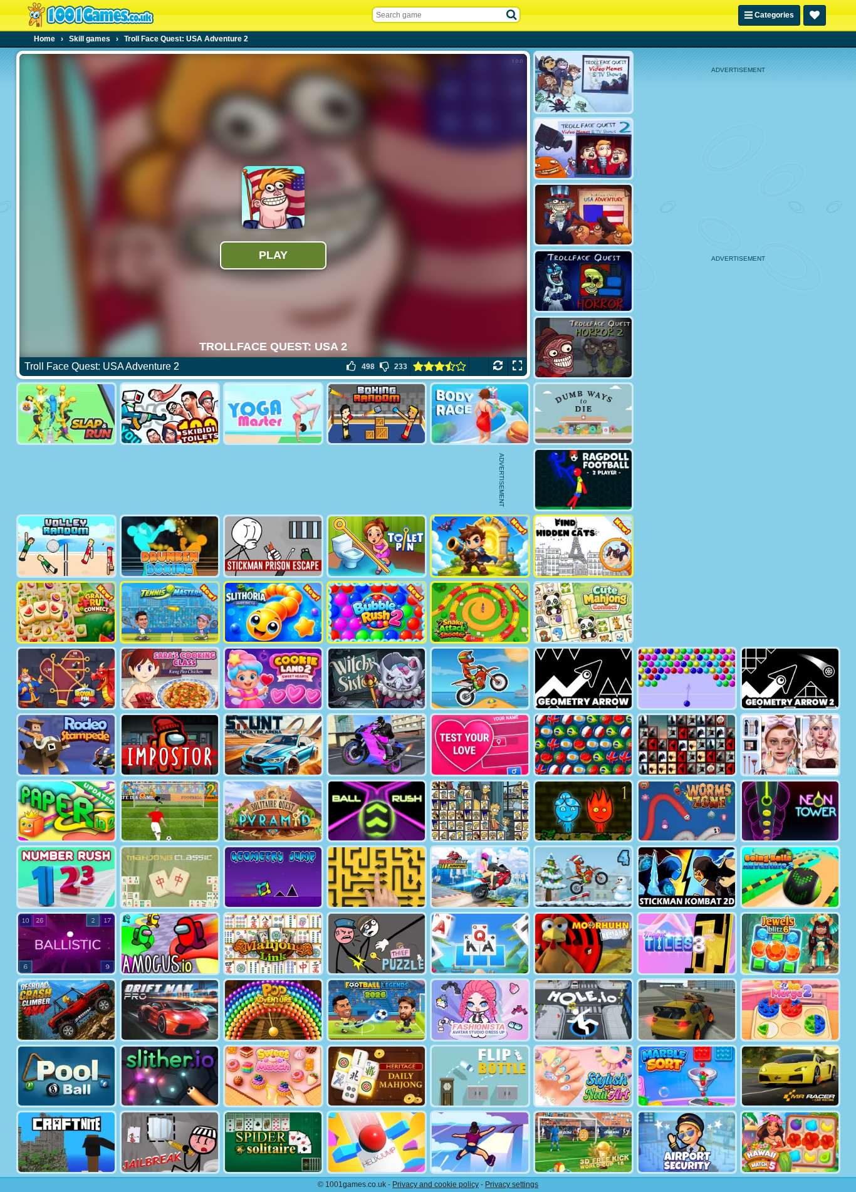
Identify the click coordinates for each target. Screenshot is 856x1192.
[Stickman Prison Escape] (273, 546)
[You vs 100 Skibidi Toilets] (170, 414)
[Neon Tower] (790, 811)
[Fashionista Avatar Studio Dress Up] (480, 1010)
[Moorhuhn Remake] (583, 943)
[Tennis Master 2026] (170, 612)
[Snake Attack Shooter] (480, 612)
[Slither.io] (170, 1076)
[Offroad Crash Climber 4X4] (66, 1010)
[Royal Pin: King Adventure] (66, 678)
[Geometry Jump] (273, 877)
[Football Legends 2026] (376, 1010)
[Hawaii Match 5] (790, 1142)
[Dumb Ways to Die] (583, 414)
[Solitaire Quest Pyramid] (273, 811)
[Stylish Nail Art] (583, 1076)
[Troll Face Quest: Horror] (583, 281)
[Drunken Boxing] (170, 546)
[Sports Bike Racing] (376, 744)
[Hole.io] (583, 1010)
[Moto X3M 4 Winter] (583, 877)
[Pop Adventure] (273, 1010)
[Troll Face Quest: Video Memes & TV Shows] (583, 82)
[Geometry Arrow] (583, 678)
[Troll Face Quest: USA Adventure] (583, 214)
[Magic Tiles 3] (687, 943)
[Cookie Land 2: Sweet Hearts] (273, 678)
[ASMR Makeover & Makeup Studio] (790, 744)
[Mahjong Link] (273, 943)
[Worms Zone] (687, 811)
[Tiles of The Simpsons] (480, 811)
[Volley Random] (66, 546)
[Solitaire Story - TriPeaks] (480, 943)
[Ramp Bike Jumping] (480, 877)
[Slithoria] (273, 612)
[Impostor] (170, 744)
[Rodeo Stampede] (66, 744)
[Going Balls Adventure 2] (790, 877)
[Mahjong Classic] (170, 877)
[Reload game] (498, 366)
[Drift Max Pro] (170, 1010)
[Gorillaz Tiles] (687, 744)
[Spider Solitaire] (273, 1142)
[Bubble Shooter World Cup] (583, 744)
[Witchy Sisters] (376, 678)
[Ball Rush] (376, 811)
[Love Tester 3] (480, 744)
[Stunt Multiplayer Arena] (273, 744)
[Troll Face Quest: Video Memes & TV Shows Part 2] (583, 148)
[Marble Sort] (687, 1076)
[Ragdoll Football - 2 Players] (583, 479)
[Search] (511, 15)
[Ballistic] (66, 943)
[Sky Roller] (480, 1142)
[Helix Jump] (376, 1142)
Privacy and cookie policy (435, 1184)
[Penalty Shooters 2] (170, 811)
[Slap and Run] (66, 414)
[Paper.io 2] (66, 811)
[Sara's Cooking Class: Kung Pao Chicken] (170, 678)
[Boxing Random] (376, 414)
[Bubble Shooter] (687, 678)
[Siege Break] (480, 546)
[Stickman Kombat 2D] (687, 877)
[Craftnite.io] (66, 1142)
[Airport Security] (687, 1142)
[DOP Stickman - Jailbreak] (170, 1142)
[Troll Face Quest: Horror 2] (583, 347)
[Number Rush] (66, 877)
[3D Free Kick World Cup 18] (583, 1142)
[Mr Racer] (790, 1076)
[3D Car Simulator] (687, 1010)
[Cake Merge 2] (790, 1010)
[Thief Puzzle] (376, 943)
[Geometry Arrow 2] (790, 678)
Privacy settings (511, 1184)
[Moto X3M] (480, 678)
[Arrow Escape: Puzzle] (376, 877)
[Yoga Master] (273, 414)
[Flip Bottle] (480, 1076)
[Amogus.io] (170, 943)
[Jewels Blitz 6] (790, 943)
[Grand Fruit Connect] (66, 612)
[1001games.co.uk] (90, 15)
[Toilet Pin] (376, 546)
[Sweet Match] (273, 1076)
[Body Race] (480, 414)
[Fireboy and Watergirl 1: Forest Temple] (583, 811)
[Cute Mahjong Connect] (583, 612)
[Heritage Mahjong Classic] (376, 1076)
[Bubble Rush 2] (376, 612)
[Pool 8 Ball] (66, 1076)
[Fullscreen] (517, 366)
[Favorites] (814, 15)
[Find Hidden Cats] (583, 546)
